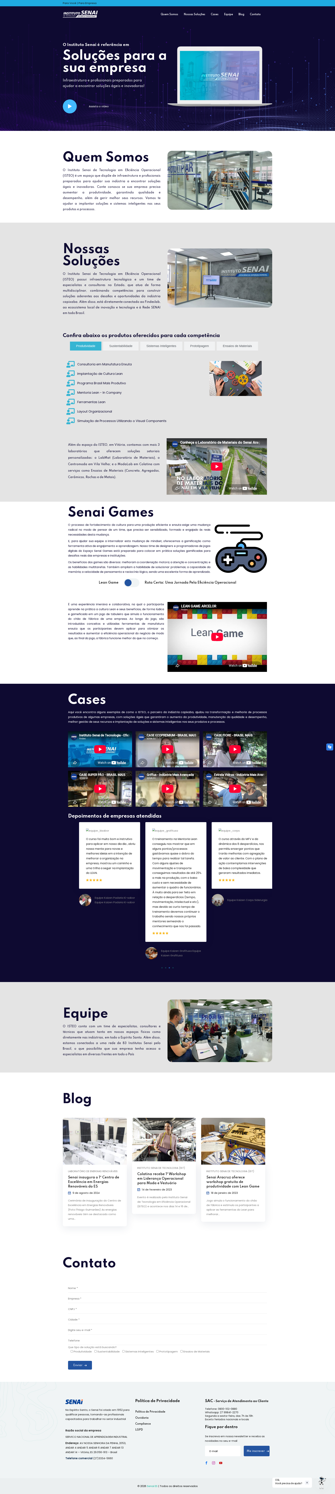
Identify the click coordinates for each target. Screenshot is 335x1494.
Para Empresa (87, 3)
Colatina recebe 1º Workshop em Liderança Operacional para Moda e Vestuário (161, 1178)
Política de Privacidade (150, 1411)
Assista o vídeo (99, 106)
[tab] (85, 346)
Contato (255, 14)
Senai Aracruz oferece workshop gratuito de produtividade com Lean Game (232, 1182)
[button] (162, 967)
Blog (241, 14)
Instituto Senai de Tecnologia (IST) (161, 1168)
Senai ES (152, 1486)
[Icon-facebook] (206, 1463)
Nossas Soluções (194, 14)
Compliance (143, 1424)
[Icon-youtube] (221, 1463)
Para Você (69, 3)
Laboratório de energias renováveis (93, 1171)
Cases (214, 14)
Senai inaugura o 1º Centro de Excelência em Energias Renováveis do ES (93, 1182)
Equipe (228, 14)
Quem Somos (169, 14)
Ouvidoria (141, 1418)
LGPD (139, 1429)
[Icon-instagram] (213, 1463)
